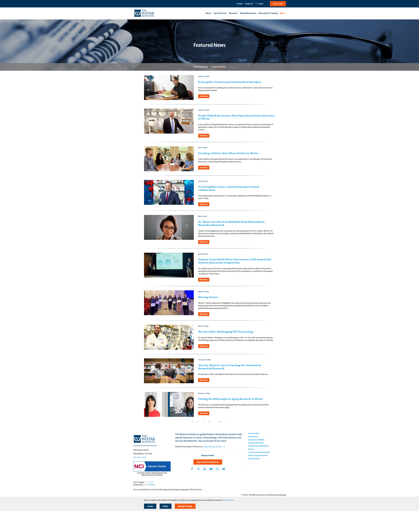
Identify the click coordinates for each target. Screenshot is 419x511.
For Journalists (253, 433)
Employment (253, 436)
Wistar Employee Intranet (258, 455)
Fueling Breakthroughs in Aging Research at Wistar (230, 399)
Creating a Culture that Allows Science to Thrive (228, 153)
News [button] (282, 13)
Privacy (251, 449)
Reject (165, 506)
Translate (151, 485)
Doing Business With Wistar (258, 446)
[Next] (226, 422)
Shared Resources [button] (248, 13)
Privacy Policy (228, 500)
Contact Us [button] (249, 4)
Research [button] (233, 13)
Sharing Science (208, 297)
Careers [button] (240, 4)
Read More (204, 96)
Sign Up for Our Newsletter (208, 462)
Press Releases (200, 67)
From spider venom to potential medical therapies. (230, 82)
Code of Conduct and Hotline (259, 452)
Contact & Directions (256, 443)
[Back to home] (144, 13)
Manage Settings (185, 506)
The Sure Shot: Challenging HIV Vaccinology (226, 332)
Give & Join (278, 4)
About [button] (208, 13)
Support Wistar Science (213, 447)
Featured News (218, 67)
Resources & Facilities (256, 440)
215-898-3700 (139, 457)
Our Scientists (220, 13)
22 (220, 422)
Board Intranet (253, 458)
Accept (150, 506)
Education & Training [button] (268, 13)
